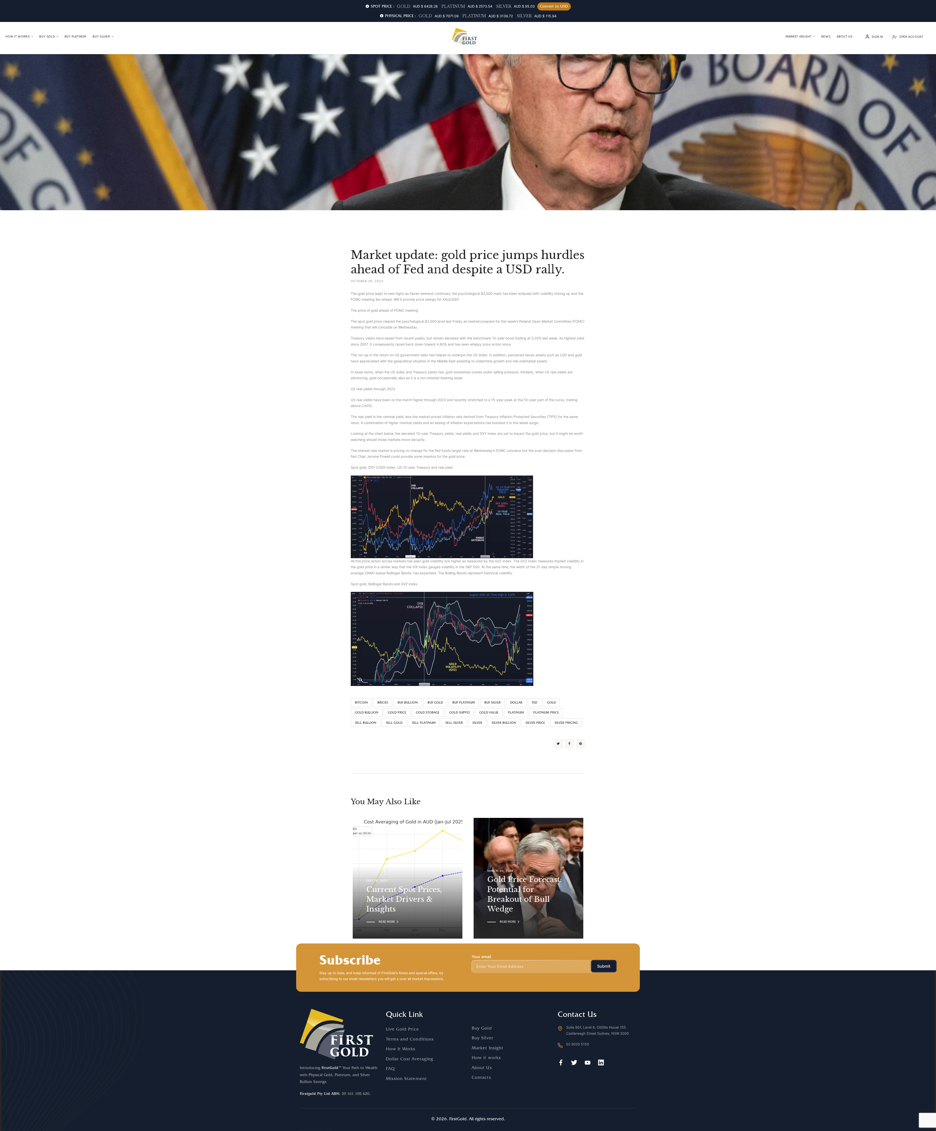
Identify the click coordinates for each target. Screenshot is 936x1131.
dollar (516, 702)
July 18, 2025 (377, 880)
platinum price (546, 712)
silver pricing (566, 722)
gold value (488, 712)
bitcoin (361, 702)
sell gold (394, 722)
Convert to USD (554, 6)
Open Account (911, 37)
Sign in (877, 37)
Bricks (382, 702)
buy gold (435, 702)
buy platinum (463, 702)
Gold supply (459, 712)
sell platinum (424, 722)
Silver (477, 722)
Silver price (535, 722)
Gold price (397, 712)
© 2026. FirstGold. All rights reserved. (468, 1118)
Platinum (516, 712)
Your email (481, 956)
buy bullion (408, 702)
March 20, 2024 (500, 871)
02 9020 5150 (577, 1044)
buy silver (492, 702)
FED (534, 702)
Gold (551, 702)
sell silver (454, 722)
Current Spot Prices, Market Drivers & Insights (404, 899)
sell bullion (365, 722)
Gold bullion (366, 712)
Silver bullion (504, 722)
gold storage (427, 712)
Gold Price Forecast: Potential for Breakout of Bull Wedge (524, 894)
